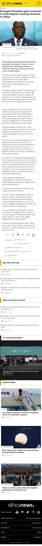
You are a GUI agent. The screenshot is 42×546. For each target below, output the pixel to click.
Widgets (4, 537)
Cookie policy (36, 523)
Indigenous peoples (15, 247)
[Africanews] (14, 3)
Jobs (2, 532)
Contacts (4, 523)
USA (4, 409)
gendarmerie (12, 255)
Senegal (7, 44)
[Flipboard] (28, 512)
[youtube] (17, 512)
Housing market (22, 244)
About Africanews (7, 518)
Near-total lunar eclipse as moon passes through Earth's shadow (20, 451)
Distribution (5, 528)
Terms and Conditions (33, 518)
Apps (39, 532)
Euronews (37, 537)
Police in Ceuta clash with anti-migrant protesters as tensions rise (20, 489)
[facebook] (33, 512)
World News (7, 447)
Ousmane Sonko (13, 251)
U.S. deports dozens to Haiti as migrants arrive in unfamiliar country (20, 414)
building (26, 251)
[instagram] (38, 512)
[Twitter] (22, 512)
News (4, 8)
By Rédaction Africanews (10, 53)
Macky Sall (20, 240)
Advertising (37, 528)
